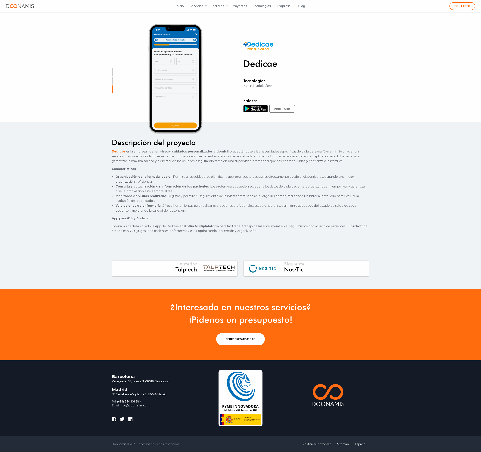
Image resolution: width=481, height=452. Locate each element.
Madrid (119, 389)
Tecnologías (262, 6)
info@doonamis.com (135, 405)
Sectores (217, 6)
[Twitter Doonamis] (122, 420)
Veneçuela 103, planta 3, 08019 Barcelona (140, 381)
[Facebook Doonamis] (114, 420)
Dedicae (118, 151)
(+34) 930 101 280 (129, 401)
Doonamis (20, 6)
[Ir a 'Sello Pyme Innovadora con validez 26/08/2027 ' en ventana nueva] (240, 398)
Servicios (196, 6)
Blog (301, 6)
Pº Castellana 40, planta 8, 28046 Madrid (139, 394)
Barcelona (123, 376)
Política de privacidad (317, 444)
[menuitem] (180, 6)
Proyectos (239, 6)
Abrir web (282, 108)
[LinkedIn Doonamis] (130, 420)
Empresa (284, 6)
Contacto (462, 6)
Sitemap (343, 444)
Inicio (180, 6)
